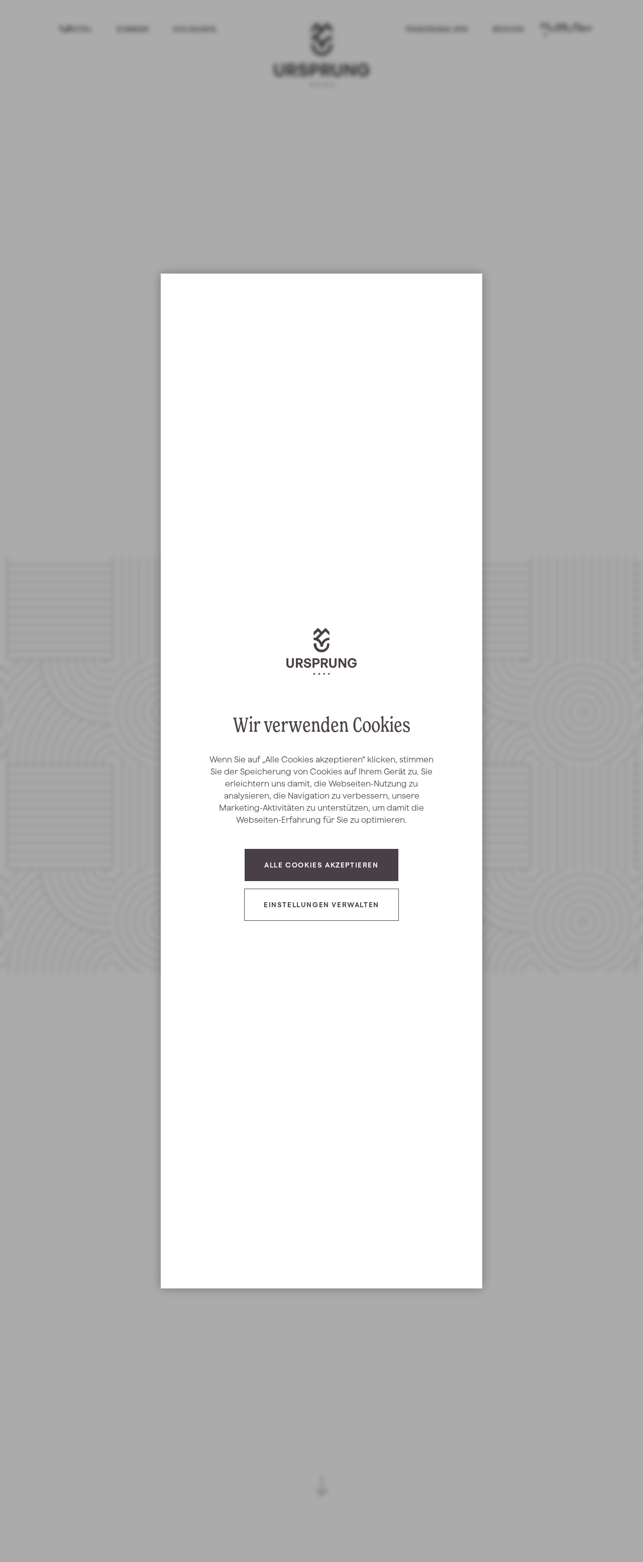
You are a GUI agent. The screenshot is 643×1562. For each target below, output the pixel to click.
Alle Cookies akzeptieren (321, 865)
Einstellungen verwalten (321, 905)
